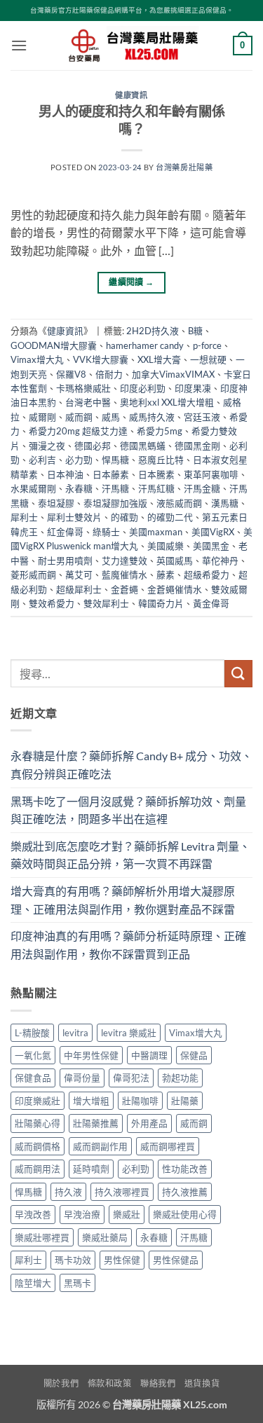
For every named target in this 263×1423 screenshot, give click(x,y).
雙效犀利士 (106, 603)
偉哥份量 (82, 1077)
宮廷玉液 (202, 416)
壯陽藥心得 (37, 1123)
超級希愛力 (206, 574)
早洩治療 (82, 1214)
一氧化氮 (33, 1055)
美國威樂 (165, 545)
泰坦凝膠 (56, 503)
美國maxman (155, 531)
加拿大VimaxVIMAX (173, 374)
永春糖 (79, 488)
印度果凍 (193, 388)
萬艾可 (79, 574)
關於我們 (61, 1383)
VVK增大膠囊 (100, 359)
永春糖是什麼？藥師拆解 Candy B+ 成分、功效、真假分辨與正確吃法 (131, 765)
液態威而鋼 (179, 503)
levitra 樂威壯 (128, 1032)
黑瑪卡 (77, 1282)
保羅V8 (71, 374)
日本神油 (65, 474)
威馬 (111, 416)
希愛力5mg (159, 430)
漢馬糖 (224, 503)
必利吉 (42, 459)
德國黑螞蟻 (143, 445)
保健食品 (33, 1077)
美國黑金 (211, 545)
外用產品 (149, 1123)
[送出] (238, 673)
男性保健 (122, 1259)
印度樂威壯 (37, 1100)
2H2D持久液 (152, 330)
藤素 (165, 574)
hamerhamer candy (145, 345)
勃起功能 (180, 1077)
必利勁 (135, 1168)
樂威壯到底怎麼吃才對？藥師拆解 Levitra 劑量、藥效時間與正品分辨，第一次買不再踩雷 (130, 855)
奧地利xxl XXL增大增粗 (167, 402)
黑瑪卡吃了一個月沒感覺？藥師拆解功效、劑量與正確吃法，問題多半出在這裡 (128, 810)
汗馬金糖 (202, 488)
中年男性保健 (91, 1055)
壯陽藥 (184, 1100)
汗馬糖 (115, 488)
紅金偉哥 (65, 531)
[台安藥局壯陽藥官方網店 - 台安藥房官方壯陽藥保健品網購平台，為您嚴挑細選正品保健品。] (132, 46)
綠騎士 (106, 531)
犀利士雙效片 (74, 517)
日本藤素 (111, 474)
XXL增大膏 (159, 359)
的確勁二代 (170, 517)
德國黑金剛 (197, 445)
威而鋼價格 (37, 1146)
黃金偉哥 (211, 603)
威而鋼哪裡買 (167, 1146)
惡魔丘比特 (161, 459)
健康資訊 (131, 94)
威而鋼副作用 (100, 1146)
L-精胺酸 (32, 1032)
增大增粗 (91, 1100)
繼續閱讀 (131, 282)
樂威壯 (126, 1214)
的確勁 (124, 517)
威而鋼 (79, 416)
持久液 (68, 1191)
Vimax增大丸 (37, 359)
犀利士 (24, 517)
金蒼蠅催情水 (174, 589)
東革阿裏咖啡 (211, 474)
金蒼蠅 (124, 589)
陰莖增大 (33, 1282)
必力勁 (79, 459)
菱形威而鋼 (33, 574)
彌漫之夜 (47, 445)
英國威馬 (174, 560)
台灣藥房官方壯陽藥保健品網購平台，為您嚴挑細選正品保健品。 (132, 10)
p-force (207, 345)
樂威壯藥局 (105, 1237)
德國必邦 (92, 445)
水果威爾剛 (33, 488)
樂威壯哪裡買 (42, 1237)
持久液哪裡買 (122, 1191)
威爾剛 (42, 416)
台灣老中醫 (88, 402)
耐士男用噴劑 (65, 560)
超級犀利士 (79, 589)
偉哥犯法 (131, 1077)
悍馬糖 (115, 459)
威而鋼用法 (37, 1168)
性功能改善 (185, 1168)
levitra (75, 1032)
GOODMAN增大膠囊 (54, 345)
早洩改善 (33, 1214)
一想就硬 (208, 359)
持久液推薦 (185, 1191)
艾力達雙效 (124, 560)
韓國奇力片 (161, 603)
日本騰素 (156, 474)
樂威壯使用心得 (185, 1214)
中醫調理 (149, 1055)
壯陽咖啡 (140, 1100)
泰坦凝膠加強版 (115, 503)
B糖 (195, 330)
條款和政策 (110, 1383)
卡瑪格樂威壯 (83, 388)
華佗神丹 (220, 560)
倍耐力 (109, 374)
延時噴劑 (91, 1168)
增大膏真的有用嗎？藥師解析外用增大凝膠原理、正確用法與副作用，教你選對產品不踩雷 (123, 900)
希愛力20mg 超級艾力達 (78, 430)
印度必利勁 (143, 388)
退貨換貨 (202, 1383)
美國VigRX (212, 531)
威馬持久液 (152, 416)
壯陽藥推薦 (96, 1123)
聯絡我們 (157, 1383)
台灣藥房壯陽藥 (184, 167)
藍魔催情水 (124, 574)
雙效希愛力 (51, 603)
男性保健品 (175, 1259)
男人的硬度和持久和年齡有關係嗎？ (132, 120)
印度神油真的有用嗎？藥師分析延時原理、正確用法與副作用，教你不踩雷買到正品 (128, 945)
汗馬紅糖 (156, 488)
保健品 (194, 1055)
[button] (19, 45)
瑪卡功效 (73, 1259)
